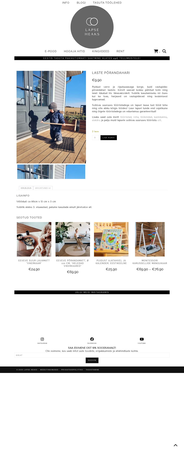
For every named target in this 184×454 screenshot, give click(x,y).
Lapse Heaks (30, 370)
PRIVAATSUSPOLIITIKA (72, 370)
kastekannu (160, 117)
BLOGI (81, 2)
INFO (66, 2)
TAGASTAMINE (92, 370)
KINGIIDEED (100, 51)
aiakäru (96, 120)
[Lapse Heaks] (92, 27)
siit (159, 120)
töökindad (146, 117)
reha (136, 117)
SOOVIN (92, 360)
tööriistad (126, 117)
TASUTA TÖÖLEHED (107, 2)
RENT (121, 51)
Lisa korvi (109, 138)
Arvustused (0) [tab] (43, 188)
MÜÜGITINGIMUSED (49, 370)
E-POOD (51, 51)
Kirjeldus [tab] (26, 188)
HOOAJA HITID (74, 51)
